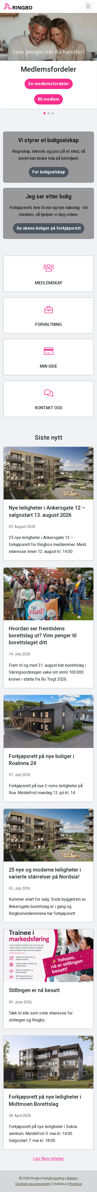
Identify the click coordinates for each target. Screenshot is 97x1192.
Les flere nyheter (48, 1158)
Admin (72, 1178)
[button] (44, 113)
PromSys (75, 1184)
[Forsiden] (17, 6)
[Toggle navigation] (88, 6)
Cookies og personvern (32, 1184)
